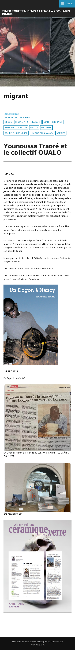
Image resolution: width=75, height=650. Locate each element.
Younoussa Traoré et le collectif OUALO (35, 150)
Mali (46, 122)
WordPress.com (37, 645)
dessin (8, 122)
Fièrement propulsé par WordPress (27, 641)
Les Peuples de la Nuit (16, 117)
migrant (57, 122)
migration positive (16, 128)
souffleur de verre (16, 133)
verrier (61, 133)
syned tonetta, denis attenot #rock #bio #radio (36, 13)
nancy (34, 128)
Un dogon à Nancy (42, 133)
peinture (46, 128)
